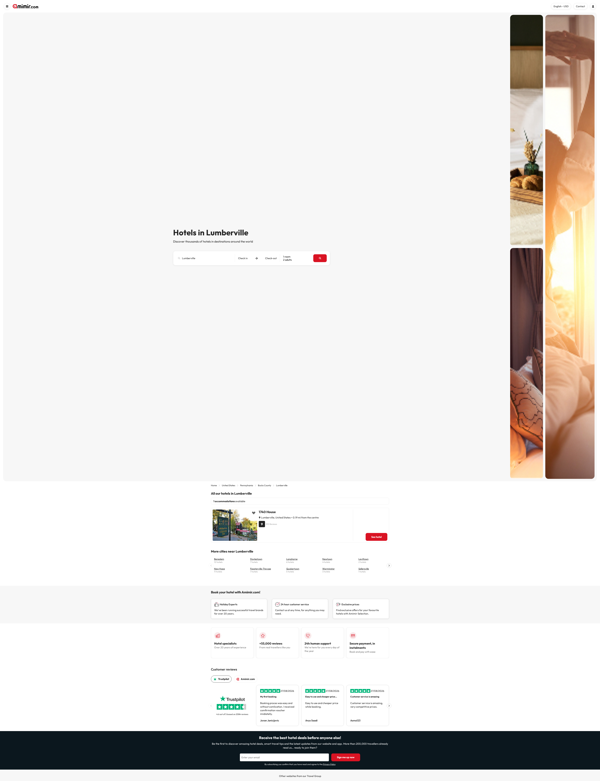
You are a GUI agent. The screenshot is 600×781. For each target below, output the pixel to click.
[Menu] (7, 6)
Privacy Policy (329, 764)
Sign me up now (346, 757)
